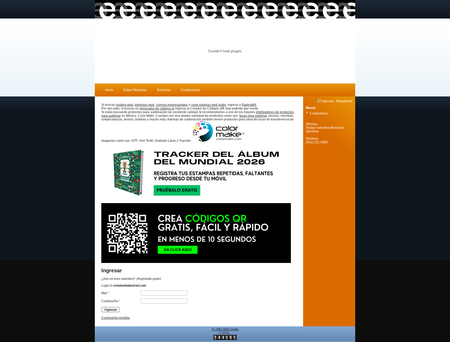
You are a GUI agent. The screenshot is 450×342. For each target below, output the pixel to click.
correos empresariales (172, 105)
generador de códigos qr (157, 108)
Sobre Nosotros (135, 90)
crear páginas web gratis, (209, 105)
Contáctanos (190, 90)
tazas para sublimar (253, 116)
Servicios (164, 90)
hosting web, (125, 105)
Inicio (109, 90)
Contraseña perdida (115, 318)
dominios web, (145, 105)
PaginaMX (249, 105)
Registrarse (344, 101)
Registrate (144, 279)
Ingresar (328, 101)
